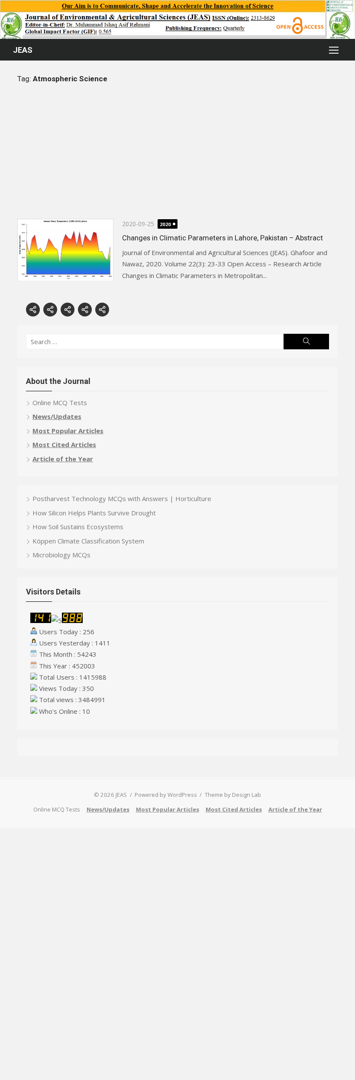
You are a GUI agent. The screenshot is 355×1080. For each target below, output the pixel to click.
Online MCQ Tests (59, 402)
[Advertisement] (177, 158)
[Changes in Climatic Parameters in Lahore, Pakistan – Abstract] (65, 250)
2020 (165, 224)
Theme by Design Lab (233, 795)
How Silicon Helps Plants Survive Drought (94, 512)
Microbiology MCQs (61, 554)
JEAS (22, 49)
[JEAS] (177, 19)
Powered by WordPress (166, 795)
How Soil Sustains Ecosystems (77, 526)
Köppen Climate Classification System (88, 541)
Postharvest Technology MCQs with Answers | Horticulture (121, 498)
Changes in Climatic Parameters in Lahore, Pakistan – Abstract (222, 237)
